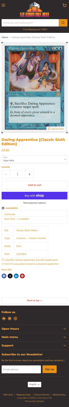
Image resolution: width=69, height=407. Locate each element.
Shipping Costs (23, 394)
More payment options (34, 203)
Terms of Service (41, 394)
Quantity (6, 167)
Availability (11, 208)
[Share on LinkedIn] (16, 276)
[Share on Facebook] (4, 276)
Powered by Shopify (34, 401)
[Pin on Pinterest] (22, 276)
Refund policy (59, 394)
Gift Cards (8, 394)
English (33, 384)
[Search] (63, 22)
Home (5, 37)
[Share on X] (10, 276)
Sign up (49, 369)
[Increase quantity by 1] (30, 174)
